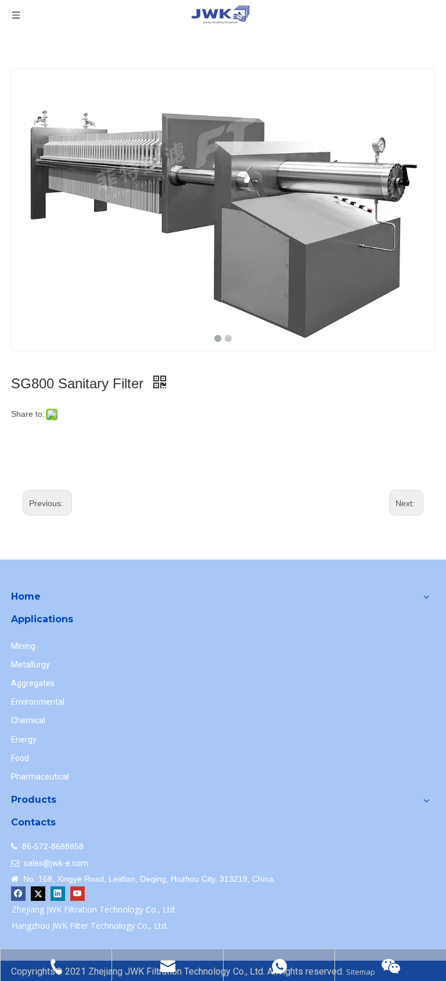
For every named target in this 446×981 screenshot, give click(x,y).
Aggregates (33, 683)
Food (20, 758)
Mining (23, 646)
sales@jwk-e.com (56, 863)
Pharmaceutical (40, 776)
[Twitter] (38, 893)
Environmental (37, 701)
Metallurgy (30, 664)
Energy (24, 739)
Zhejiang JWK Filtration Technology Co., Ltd (93, 909)
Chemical (28, 720)
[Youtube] (77, 893)
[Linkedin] (58, 893)
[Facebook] (18, 893)
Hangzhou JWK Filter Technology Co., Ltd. (90, 925)
